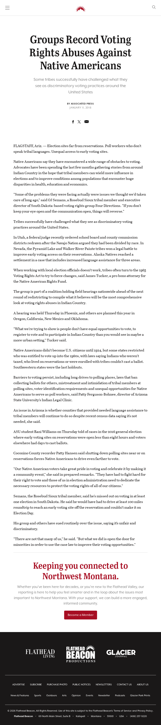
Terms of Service (122, 710)
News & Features (20, 695)
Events (89, 695)
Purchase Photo (57, 684)
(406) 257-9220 (138, 716)
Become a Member (80, 615)
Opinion (76, 695)
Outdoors (51, 695)
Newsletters (104, 684)
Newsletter (104, 695)
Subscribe (36, 684)
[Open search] (154, 7)
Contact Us (124, 684)
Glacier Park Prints (140, 695)
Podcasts (120, 695)
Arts (64, 695)
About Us (142, 684)
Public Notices (82, 684)
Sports (37, 695)
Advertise (18, 684)
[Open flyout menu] (7, 7)
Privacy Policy (145, 710)
